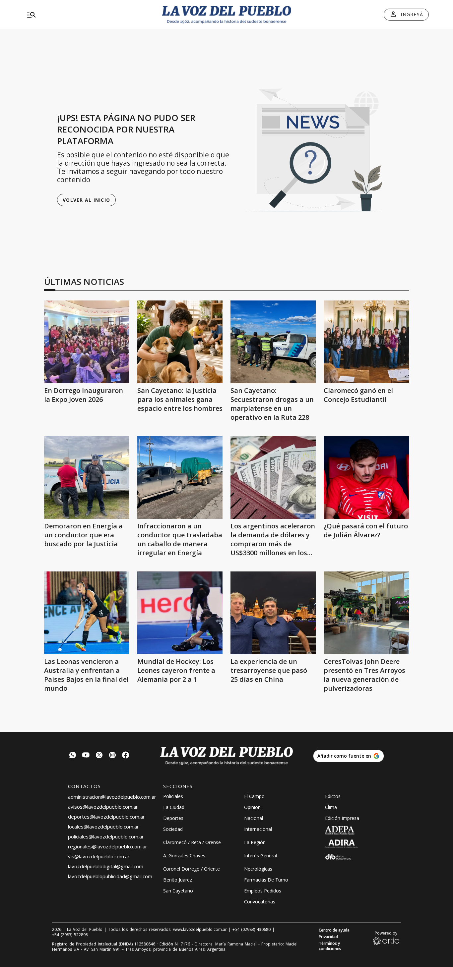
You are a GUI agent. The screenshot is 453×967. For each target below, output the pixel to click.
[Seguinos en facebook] (125, 755)
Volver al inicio (86, 200)
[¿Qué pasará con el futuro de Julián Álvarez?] (366, 477)
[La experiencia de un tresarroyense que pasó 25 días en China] (273, 612)
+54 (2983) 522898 (70, 935)
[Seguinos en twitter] (99, 755)
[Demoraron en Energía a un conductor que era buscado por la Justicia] (86, 477)
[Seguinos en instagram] (112, 755)
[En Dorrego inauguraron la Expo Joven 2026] (86, 341)
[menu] (89, 14)
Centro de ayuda (334, 930)
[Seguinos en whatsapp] (72, 755)
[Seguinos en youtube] (86, 755)
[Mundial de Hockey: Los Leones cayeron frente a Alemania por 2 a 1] (180, 612)
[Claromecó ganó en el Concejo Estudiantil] (366, 341)
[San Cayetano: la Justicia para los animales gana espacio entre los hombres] (180, 341)
